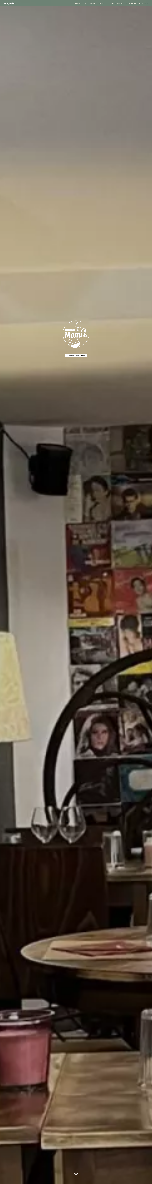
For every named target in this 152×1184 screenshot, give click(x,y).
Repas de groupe (116, 3)
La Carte (103, 3)
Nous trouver (145, 3)
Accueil (78, 3)
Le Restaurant (90, 3)
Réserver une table (76, 355)
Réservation (131, 3)
